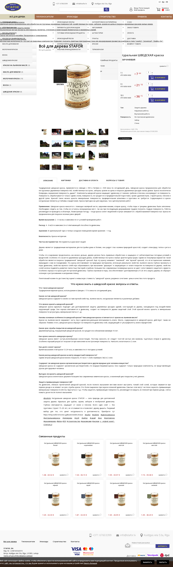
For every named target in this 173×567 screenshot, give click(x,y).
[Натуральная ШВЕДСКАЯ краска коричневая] (76, 88)
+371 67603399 (62, 3)
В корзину (160, 77)
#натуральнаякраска (52, 418)
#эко (100, 418)
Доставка (131, 38)
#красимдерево (50, 421)
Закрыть (163, 562)
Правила (142, 16)
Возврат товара (134, 44)
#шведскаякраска (108, 415)
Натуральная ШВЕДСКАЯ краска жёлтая (121, 444)
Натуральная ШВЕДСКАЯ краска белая (55, 444)
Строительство (107, 16)
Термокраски (98, 49)
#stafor (88, 415)
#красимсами (86, 421)
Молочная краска (10, 49)
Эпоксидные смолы (65, 22)
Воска (4, 55)
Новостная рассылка (141, 543)
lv (160, 2)
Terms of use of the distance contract (18, 556)
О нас (129, 22)
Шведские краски (9, 60)
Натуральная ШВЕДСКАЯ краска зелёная (154, 484)
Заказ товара (133, 27)
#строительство (73, 421)
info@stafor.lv (81, 3)
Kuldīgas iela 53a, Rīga (103, 3)
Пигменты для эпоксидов (68, 27)
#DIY (64, 421)
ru (163, 2)
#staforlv (95, 415)
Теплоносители (44, 16)
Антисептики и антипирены (104, 22)
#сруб (76, 418)
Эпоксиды (72, 16)
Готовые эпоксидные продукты (71, 33)
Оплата (130, 33)
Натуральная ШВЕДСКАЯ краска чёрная (55, 484)
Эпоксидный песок (65, 38)
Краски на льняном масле (16, 65)
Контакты (166, 16)
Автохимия (97, 27)
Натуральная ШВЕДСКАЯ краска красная (121, 484)
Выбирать (147, 562)
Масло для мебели (10, 44)
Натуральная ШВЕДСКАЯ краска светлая (154, 444)
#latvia (59, 421)
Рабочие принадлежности (68, 49)
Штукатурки (97, 33)
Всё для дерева (17, 16)
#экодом (95, 421)
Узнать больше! (90, 563)
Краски (95, 44)
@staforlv (47, 398)
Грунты (95, 38)
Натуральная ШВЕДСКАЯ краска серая (88, 484)
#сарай (93, 418)
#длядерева (67, 418)
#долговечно (109, 418)
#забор (85, 418)
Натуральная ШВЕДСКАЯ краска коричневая (88, 444)
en (167, 2)
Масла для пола (9, 33)
